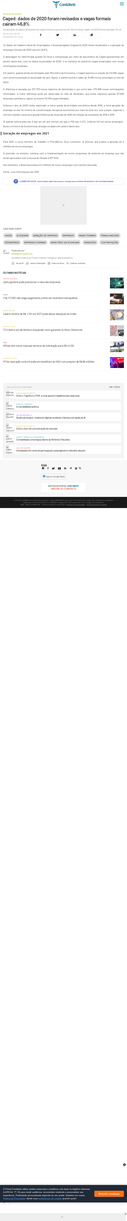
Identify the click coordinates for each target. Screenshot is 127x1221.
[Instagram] (43, 468)
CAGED (8, 235)
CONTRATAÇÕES (109, 242)
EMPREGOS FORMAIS (35, 242)
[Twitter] (53, 468)
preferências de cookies (50, 1198)
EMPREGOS (68, 235)
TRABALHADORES (110, 235)
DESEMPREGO (12, 242)
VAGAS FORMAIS (87, 235)
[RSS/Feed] (80, 468)
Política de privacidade (75, 504)
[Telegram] (71, 468)
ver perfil (20, 263)
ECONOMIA (22, 235)
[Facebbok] (48, 468)
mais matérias (58, 263)
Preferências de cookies (97, 504)
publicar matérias (77, 263)
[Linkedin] (65, 468)
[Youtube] (59, 468)
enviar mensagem (38, 263)
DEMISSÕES (90, 242)
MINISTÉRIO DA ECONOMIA (65, 242)
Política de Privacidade (14, 1198)
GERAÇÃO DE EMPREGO (45, 235)
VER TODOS (114, 387)
